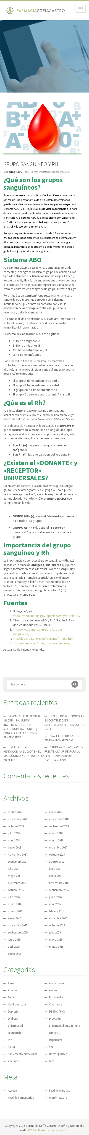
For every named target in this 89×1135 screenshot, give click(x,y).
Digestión (55, 1019)
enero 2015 (14, 954)
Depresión (14, 1011)
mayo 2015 (56, 939)
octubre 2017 (57, 855)
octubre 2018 (16, 826)
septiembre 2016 (59, 890)
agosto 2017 (56, 862)
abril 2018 (14, 840)
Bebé (11, 997)
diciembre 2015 (58, 918)
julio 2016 (14, 897)
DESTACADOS (57, 1011)
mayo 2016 (14, 904)
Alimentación (57, 983)
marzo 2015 (56, 947)
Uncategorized (58, 1054)
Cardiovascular (17, 1004)
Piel (10, 1040)
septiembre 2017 (18, 862)
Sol (51, 1047)
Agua (11, 983)
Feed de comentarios (21, 1098)
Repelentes (55, 1040)
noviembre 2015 (17, 925)
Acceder (13, 1091)
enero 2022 (55, 812)
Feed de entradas (59, 1091)
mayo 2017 (14, 876)
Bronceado (56, 997)
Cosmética (55, 1004)
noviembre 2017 (17, 855)
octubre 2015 (57, 925)
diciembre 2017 (58, 847)
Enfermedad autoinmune (64, 1026)
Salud (11, 1047)
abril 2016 (55, 904)
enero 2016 (14, 918)
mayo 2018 (56, 833)
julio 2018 (14, 833)
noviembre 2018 (58, 819)
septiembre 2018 (59, 826)
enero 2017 (55, 876)
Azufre (53, 990)
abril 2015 (14, 947)
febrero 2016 (56, 911)
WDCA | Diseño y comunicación (48, 1130)
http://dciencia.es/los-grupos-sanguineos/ (42, 643)
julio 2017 (14, 869)
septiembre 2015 (18, 932)
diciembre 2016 (17, 883)
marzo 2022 (15, 812)
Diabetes (13, 1019)
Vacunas (13, 1061)
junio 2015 (14, 939)
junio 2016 (55, 897)
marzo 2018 (56, 840)
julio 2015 (55, 932)
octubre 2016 (16, 890)
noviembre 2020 (17, 819)
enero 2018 (14, 847)
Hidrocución (15, 1033)
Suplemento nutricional (22, 1054)
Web (51, 1061)
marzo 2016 (15, 911)
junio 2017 (55, 869)
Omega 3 (54, 1033)
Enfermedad (15, 1026)
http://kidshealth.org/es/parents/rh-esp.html (43, 638)
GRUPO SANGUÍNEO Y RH (30, 164)
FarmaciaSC (14, 171)
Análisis (12, 990)
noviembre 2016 (58, 883)
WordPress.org (58, 1098)
